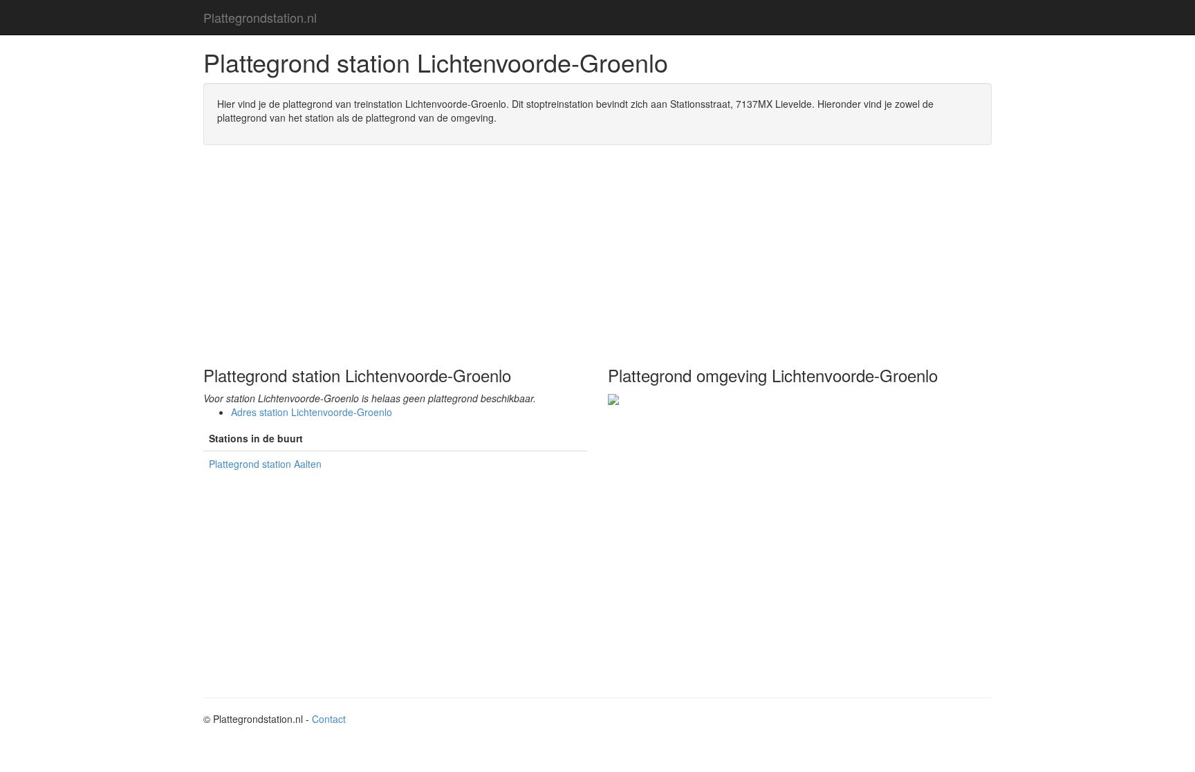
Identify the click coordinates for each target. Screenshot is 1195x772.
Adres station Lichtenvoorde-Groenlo (311, 412)
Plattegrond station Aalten (265, 464)
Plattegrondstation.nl (260, 17)
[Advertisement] (597, 255)
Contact (329, 719)
